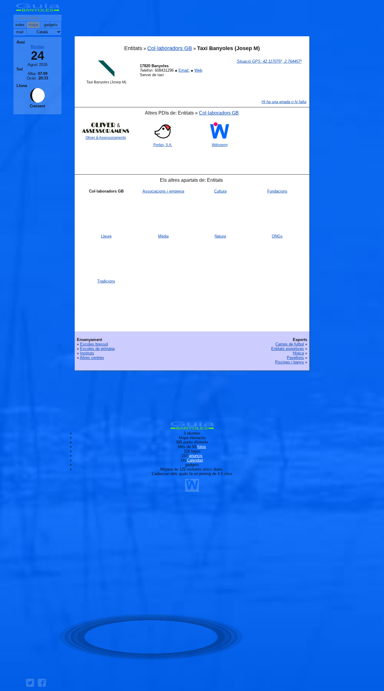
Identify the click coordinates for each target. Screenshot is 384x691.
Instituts (87, 353)
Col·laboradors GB (169, 48)
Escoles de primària (97, 348)
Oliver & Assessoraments (106, 138)
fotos (201, 446)
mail (19, 32)
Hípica (298, 353)
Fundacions (277, 191)
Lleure (106, 236)
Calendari (195, 460)
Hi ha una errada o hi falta (284, 102)
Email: (184, 70)
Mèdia (163, 236)
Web (198, 70)
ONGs (277, 236)
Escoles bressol (94, 344)
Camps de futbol (289, 344)
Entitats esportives (287, 348)
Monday (37, 46)
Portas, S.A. (162, 145)
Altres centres (92, 357)
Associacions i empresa (163, 191)
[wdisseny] (192, 489)
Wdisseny (220, 145)
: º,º (269, 61)
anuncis (195, 455)
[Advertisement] (192, 19)
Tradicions (106, 281)
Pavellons (295, 357)
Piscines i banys (289, 362)
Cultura (220, 191)
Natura (220, 236)
